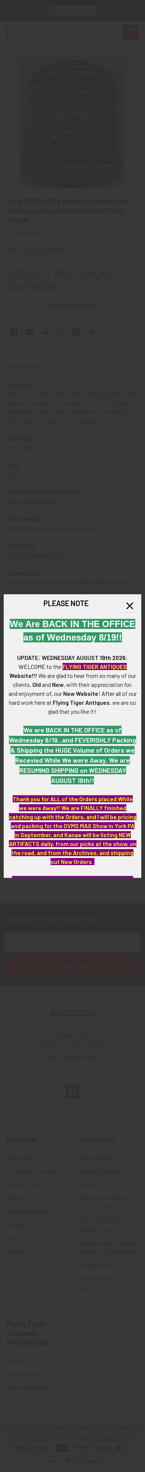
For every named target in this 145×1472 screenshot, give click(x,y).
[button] (130, 606)
